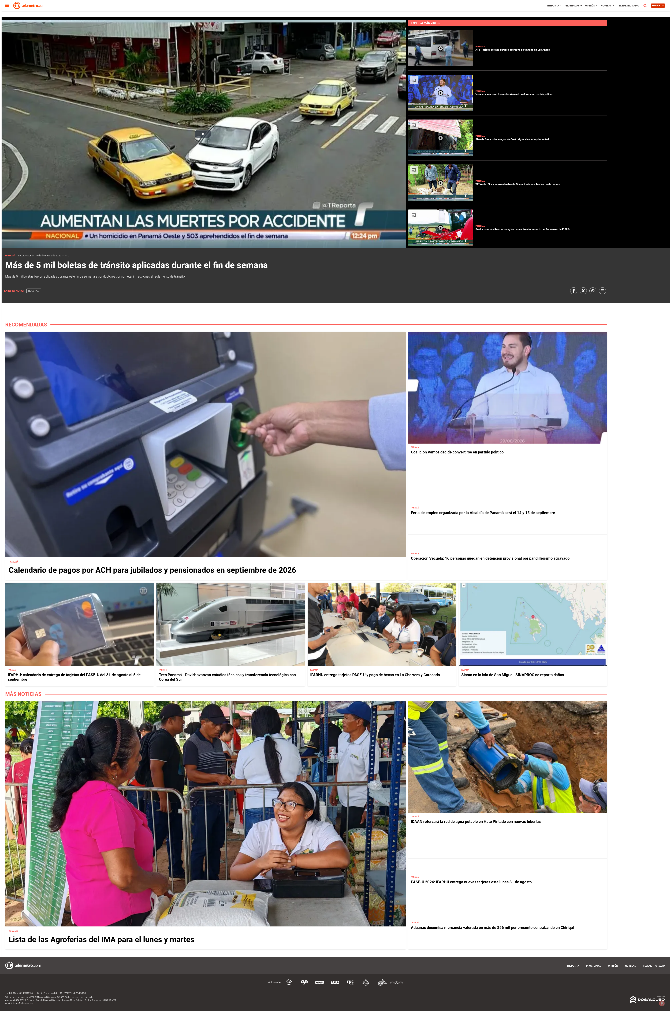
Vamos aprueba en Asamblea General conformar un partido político (514, 94)
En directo (658, 5)
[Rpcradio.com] (350, 985)
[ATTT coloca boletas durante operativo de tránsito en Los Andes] (440, 65)
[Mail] (602, 291)
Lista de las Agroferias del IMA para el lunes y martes (101, 939)
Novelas (606, 5)
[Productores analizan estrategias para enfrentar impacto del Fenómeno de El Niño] (440, 244)
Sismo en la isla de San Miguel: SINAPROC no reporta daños (512, 675)
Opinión (590, 5)
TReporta (553, 5)
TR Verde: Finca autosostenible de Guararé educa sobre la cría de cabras (517, 184)
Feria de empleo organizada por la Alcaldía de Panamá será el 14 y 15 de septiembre (483, 513)
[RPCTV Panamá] (289, 985)
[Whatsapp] (593, 291)
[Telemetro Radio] (381, 985)
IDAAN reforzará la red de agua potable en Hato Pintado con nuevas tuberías (476, 821)
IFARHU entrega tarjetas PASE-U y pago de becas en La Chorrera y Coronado (375, 675)
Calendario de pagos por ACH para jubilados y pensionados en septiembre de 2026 (152, 570)
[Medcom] (396, 985)
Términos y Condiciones (19, 993)
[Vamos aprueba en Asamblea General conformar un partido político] (440, 110)
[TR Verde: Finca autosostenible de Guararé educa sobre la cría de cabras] (440, 199)
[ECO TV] (335, 985)
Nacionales (25, 255)
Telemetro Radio (628, 5)
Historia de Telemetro (49, 993)
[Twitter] (583, 291)
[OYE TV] (304, 985)
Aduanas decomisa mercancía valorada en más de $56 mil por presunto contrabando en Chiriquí (492, 927)
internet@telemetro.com (22, 1003)
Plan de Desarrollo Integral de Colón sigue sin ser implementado (512, 139)
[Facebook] (573, 291)
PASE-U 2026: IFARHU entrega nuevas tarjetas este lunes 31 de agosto (471, 882)
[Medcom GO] (273, 985)
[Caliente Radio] (365, 985)
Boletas (33, 290)
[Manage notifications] (662, 1003)
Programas (572, 5)
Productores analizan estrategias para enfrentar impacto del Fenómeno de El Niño (522, 229)
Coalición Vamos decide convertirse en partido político (457, 452)
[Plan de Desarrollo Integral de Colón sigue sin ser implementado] (440, 155)
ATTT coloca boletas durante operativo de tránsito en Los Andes (512, 49)
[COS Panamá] (319, 985)
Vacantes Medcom (75, 993)
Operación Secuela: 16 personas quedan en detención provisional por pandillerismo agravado (490, 558)
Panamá (480, 46)
